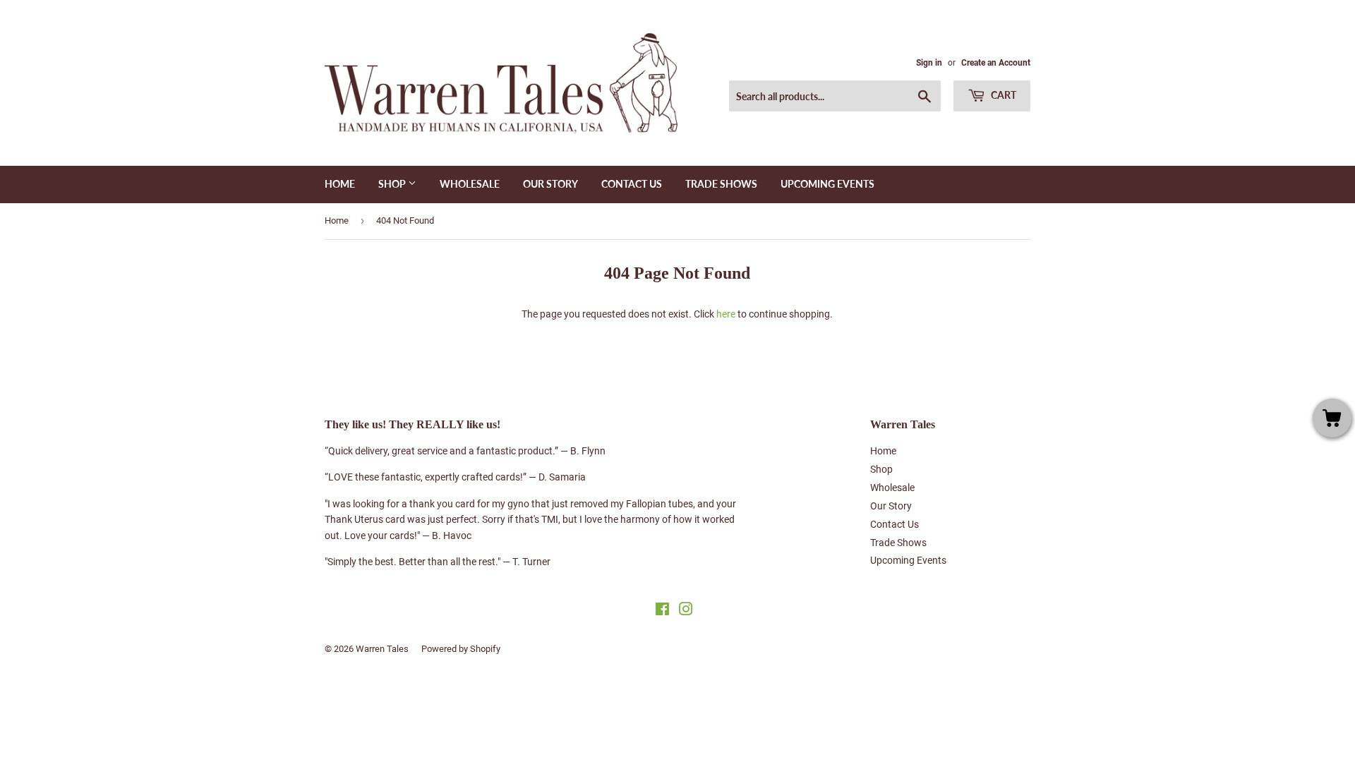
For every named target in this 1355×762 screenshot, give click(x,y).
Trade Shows (721, 184)
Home (340, 184)
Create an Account (995, 63)
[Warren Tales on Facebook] (662, 611)
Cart (1002, 95)
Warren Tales (382, 648)
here (725, 314)
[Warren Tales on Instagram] (686, 611)
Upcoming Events (827, 184)
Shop (393, 184)
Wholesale (470, 184)
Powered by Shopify (460, 648)
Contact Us (631, 184)
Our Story (550, 184)
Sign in (929, 63)
